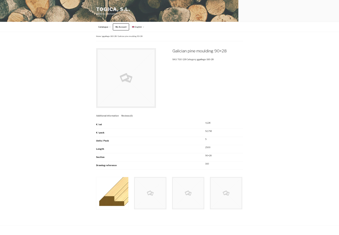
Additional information (107, 116)
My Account (121, 27)
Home (98, 36)
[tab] (107, 115)
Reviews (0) (127, 116)
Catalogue (103, 27)
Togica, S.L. (113, 9)
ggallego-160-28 (109, 36)
